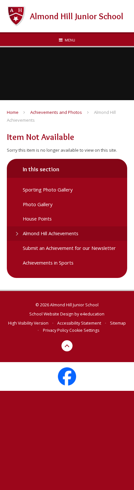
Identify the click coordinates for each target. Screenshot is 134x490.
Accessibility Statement (79, 323)
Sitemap (118, 323)
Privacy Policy (55, 330)
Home (13, 112)
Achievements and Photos (56, 112)
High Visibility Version (28, 323)
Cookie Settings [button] (84, 330)
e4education (92, 314)
